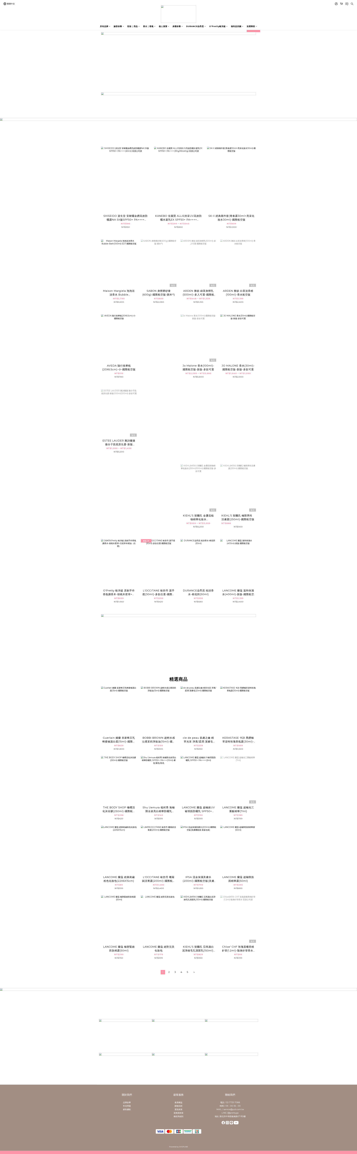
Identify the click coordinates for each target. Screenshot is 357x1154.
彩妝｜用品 (132, 26)
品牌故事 (127, 1102)
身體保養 (177, 26)
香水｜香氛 (148, 26)
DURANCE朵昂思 (195, 26)
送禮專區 (251, 26)
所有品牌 (104, 26)
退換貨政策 (178, 1113)
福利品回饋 (236, 26)
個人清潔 (163, 26)
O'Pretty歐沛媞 (217, 26)
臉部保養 (118, 26)
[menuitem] (163, 972)
